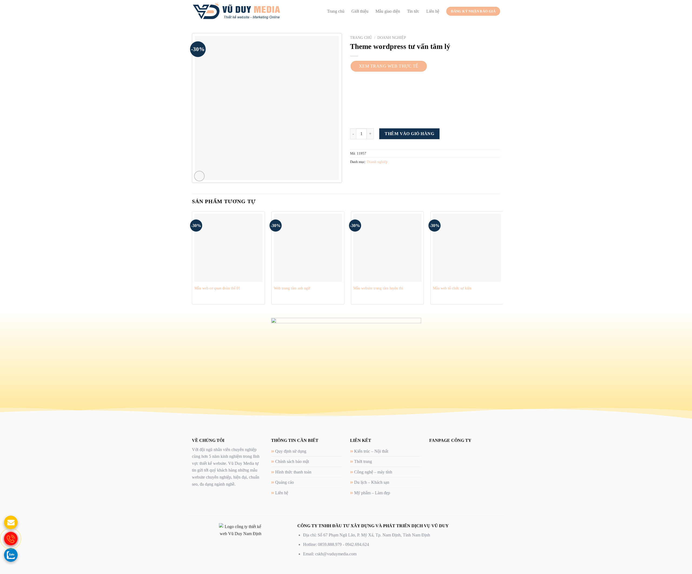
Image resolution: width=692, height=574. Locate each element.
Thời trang (363, 461)
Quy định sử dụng (290, 451)
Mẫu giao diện (387, 11)
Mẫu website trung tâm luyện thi (378, 288)
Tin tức (413, 11)
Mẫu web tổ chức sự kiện (452, 288)
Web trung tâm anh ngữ (292, 288)
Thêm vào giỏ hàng (409, 133)
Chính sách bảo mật (292, 461)
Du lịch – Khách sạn (371, 482)
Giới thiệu (359, 11)
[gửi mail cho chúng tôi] (11, 522)
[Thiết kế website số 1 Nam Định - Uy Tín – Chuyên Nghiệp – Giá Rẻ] (236, 11)
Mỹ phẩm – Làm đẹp (372, 492)
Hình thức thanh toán (293, 472)
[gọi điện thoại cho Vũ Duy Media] (11, 538)
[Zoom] (199, 176)
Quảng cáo (284, 482)
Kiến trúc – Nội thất (371, 451)
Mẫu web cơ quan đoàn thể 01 (217, 288)
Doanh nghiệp (391, 38)
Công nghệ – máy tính (373, 472)
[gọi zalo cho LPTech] (11, 555)
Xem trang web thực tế (388, 66)
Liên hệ (432, 11)
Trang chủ (335, 11)
